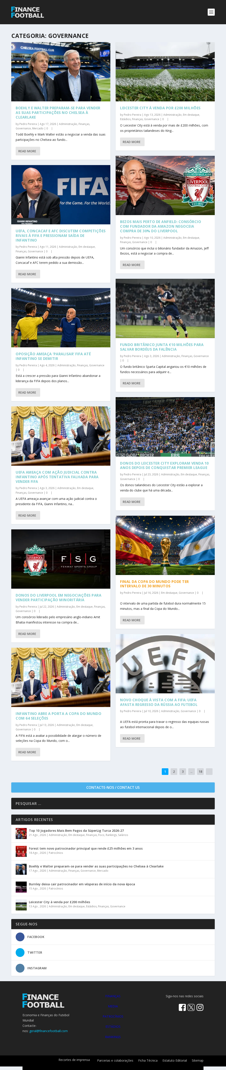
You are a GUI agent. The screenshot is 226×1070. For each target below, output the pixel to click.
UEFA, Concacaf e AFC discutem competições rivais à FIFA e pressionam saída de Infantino (61, 236)
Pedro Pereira (28, 124)
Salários (123, 835)
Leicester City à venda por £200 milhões (160, 108)
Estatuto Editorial (174, 1061)
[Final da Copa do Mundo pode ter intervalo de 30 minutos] (165, 545)
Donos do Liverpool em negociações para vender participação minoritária (58, 597)
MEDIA (113, 1006)
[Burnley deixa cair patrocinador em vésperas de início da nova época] (21, 887)
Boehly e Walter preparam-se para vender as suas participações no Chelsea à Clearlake (58, 113)
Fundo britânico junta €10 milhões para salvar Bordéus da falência (161, 347)
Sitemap (197, 1061)
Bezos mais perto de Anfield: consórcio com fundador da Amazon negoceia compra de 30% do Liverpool (160, 226)
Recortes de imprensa (74, 1060)
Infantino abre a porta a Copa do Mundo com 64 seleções (58, 716)
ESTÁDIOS (113, 1026)
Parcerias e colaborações (115, 1061)
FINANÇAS (113, 996)
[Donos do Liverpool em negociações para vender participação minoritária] (60, 559)
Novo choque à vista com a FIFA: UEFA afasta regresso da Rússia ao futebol (159, 702)
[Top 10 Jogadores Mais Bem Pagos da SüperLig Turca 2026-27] (21, 833)
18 (200, 771)
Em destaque (87, 247)
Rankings (111, 835)
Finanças (84, 124)
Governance (23, 128)
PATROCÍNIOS (113, 1016)
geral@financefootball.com (48, 1031)
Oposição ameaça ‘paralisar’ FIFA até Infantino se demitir (53, 356)
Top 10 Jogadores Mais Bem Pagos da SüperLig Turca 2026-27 (76, 830)
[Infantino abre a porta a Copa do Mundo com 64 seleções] (60, 677)
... (191, 771)
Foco (101, 835)
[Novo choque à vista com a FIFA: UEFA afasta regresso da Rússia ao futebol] (165, 663)
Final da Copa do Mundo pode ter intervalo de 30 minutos (154, 584)
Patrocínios (56, 853)
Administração (68, 124)
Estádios (125, 119)
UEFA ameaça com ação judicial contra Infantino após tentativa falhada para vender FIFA (57, 477)
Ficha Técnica (148, 1061)
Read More (27, 151)
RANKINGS (113, 1037)
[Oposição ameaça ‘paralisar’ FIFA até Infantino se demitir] (60, 317)
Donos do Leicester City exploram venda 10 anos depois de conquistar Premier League (164, 465)
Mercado (37, 128)
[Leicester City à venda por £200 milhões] (165, 71)
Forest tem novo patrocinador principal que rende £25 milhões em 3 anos (86, 848)
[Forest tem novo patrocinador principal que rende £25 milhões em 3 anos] (21, 851)
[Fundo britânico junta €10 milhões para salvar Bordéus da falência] (165, 308)
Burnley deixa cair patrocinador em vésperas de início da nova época (82, 884)
